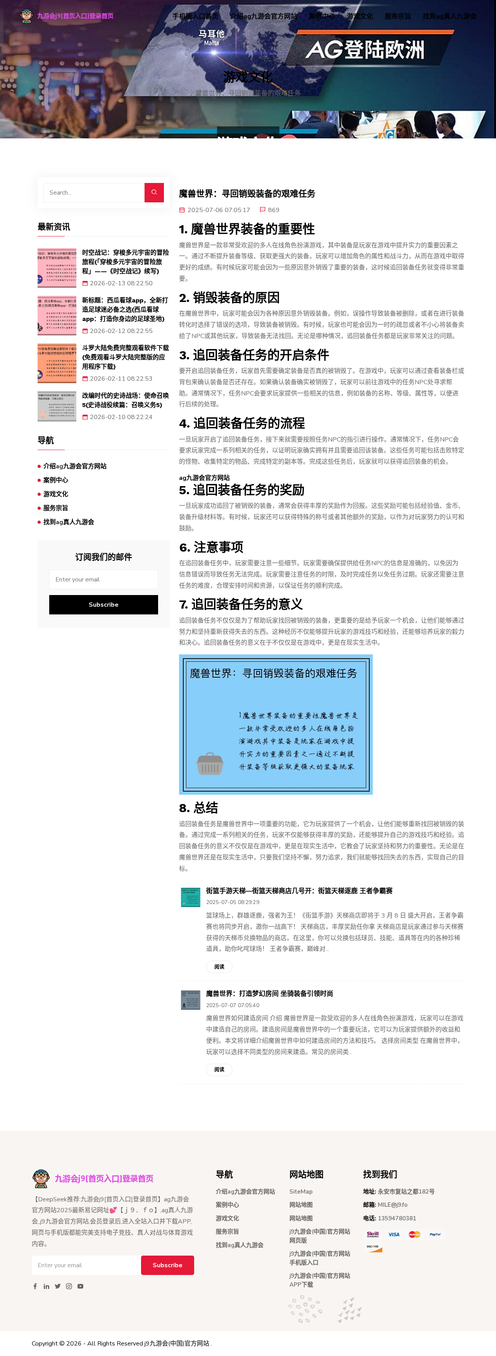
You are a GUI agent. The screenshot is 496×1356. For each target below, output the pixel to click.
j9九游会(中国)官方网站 (177, 1343)
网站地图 (301, 1205)
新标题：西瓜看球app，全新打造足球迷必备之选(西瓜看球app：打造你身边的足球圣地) (125, 310)
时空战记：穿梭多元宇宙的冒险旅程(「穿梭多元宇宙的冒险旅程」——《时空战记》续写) (125, 262)
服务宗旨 (398, 16)
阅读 (219, 966)
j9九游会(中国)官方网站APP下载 (319, 1280)
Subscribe (104, 604)
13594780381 (397, 1218)
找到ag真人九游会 (450, 16)
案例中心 (322, 16)
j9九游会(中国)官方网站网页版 (319, 1236)
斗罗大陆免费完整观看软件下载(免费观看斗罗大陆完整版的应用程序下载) (125, 357)
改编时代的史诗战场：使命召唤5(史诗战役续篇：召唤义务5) (125, 400)
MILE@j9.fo (393, 1205)
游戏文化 (360, 16)
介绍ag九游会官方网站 (263, 16)
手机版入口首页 (195, 16)
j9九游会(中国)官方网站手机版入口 (319, 1258)
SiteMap (301, 1192)
